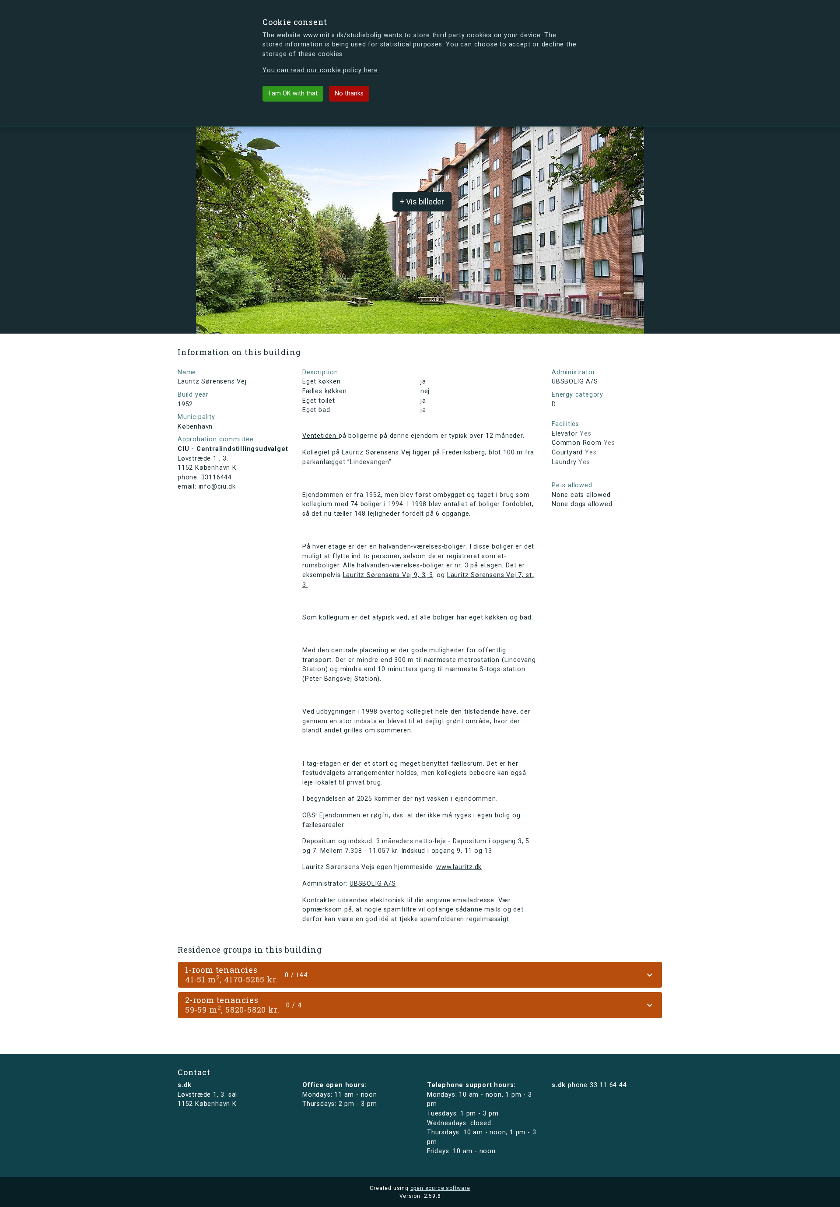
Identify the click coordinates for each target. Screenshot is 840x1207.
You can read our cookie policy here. (321, 70)
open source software (440, 1188)
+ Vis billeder (422, 201)
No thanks (349, 93)
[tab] (420, 975)
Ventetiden (320, 436)
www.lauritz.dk (459, 867)
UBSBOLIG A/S (373, 883)
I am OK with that (293, 93)
